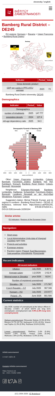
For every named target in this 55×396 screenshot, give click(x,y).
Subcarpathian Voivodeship (19, 253)
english (47, 2)
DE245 (40, 95)
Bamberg (37, 182)
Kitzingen (17, 197)
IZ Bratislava (35, 394)
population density (14, 117)
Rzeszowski (38, 253)
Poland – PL (16, 296)
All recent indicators (27, 265)
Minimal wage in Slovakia (16, 277)
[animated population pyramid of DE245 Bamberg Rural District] (27, 176)
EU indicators (14, 219)
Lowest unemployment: (14, 331)
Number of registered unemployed (27, 280)
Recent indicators (13, 260)
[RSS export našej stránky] (15, 381)
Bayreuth (6, 182)
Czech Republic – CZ (16, 288)
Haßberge (17, 192)
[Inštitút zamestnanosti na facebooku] (5, 381)
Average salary (16, 273)
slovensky (38, 2)
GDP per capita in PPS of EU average (20, 89)
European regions (15, 248)
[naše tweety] (10, 381)
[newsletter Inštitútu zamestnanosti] (20, 381)
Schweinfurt (29, 192)
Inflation (16, 269)
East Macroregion (38, 251)
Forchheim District (21, 182)
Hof (45, 182)
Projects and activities (17, 244)
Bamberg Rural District (14, 36)
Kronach (16, 184)
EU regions (11, 34)
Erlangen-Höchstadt (30, 190)
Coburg (49, 179)
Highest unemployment (13, 320)
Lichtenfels (38, 179)
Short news (12, 235)
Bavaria (31, 34)
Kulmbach (6, 184)
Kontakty (6, 366)
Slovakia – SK (16, 284)
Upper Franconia (45, 34)
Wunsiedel (16, 186)
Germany (21, 34)
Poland (25, 251)
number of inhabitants (14, 113)
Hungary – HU (16, 292)
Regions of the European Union (33, 219)
